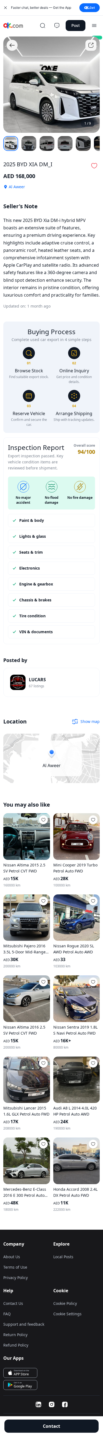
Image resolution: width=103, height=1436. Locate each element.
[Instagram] (51, 1404)
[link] (51, 682)
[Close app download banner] (5, 7)
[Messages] (56, 25)
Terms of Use (15, 1267)
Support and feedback (23, 1324)
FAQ (7, 1313)
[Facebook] (65, 1404)
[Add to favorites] (43, 819)
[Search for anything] (42, 25)
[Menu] (94, 25)
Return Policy (15, 1334)
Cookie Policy (65, 1303)
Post (75, 25)
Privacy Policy (15, 1277)
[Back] (12, 45)
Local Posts (63, 1256)
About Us (11, 1256)
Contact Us (13, 1303)
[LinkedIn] (38, 1404)
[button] (94, 165)
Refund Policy (15, 1345)
